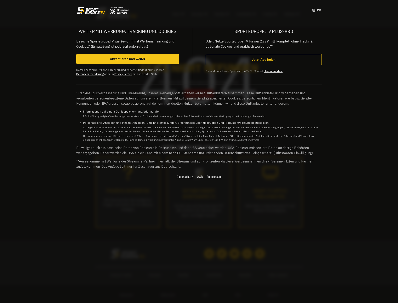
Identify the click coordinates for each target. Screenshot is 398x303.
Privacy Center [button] (123, 74)
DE (319, 10)
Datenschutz (185, 177)
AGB (200, 177)
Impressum (214, 177)
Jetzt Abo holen (263, 60)
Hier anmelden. (273, 71)
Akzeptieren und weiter (127, 59)
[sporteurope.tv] (102, 10)
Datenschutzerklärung (90, 74)
